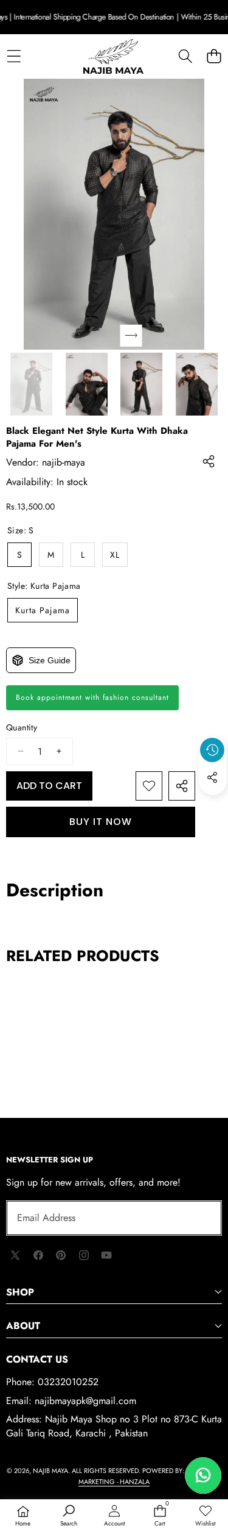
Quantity (21, 727)
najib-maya (63, 462)
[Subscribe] (199, 1218)
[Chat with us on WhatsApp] (203, 1475)
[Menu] (13, 56)
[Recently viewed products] (212, 750)
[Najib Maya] (113, 56)
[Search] (185, 56)
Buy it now (100, 822)
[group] (31, 384)
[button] (213, 56)
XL (115, 555)
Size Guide (50, 660)
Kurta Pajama (42, 610)
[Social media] (212, 777)
